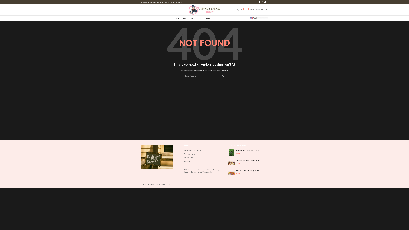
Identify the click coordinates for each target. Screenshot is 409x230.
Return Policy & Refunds (192, 150)
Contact (187, 161)
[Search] (238, 10)
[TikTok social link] (265, 2)
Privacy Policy (188, 158)
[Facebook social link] (259, 2)
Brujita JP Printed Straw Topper (247, 150)
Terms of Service (190, 154)
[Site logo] (204, 10)
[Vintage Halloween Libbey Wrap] (231, 162)
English (256, 18)
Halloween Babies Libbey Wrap (247, 171)
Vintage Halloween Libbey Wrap (248, 160)
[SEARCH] (223, 76)
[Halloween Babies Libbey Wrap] (231, 173)
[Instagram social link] (262, 2)
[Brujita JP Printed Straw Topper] (231, 152)
